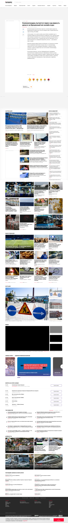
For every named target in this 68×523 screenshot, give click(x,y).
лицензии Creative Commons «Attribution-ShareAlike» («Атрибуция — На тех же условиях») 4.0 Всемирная (48, 516)
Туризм (33, 5)
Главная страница (37, 501)
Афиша (15, 5)
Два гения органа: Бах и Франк (18, 394)
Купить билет (56, 385)
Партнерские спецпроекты (24, 502)
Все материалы (8, 5)
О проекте (37, 497)
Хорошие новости (41, 5)
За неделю (56, 410)
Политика (7, 505)
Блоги (29, 5)
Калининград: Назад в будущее (18, 384)
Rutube (50, 505)
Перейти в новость (47, 351)
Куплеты (54, 5)
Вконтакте (51, 501)
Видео (65, 5)
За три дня (51, 410)
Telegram (50, 502)
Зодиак (48, 5)
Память (59, 5)
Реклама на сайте (25, 497)
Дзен (50, 506)
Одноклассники (51, 504)
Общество (7, 503)
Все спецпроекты (23, 501)
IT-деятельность (43, 497)
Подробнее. (25, 520)
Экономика (7, 506)
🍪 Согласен (58, 520)
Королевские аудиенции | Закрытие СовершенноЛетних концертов (25, 390)
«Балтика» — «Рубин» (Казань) (18, 404)
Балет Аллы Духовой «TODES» (18, 397)
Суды (33, 74)
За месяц (61, 410)
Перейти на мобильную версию (10, 512)
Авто (6, 504)
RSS (49, 507)
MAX (50, 503)
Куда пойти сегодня (37, 502)
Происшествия (22, 5)
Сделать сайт (32, 497)
